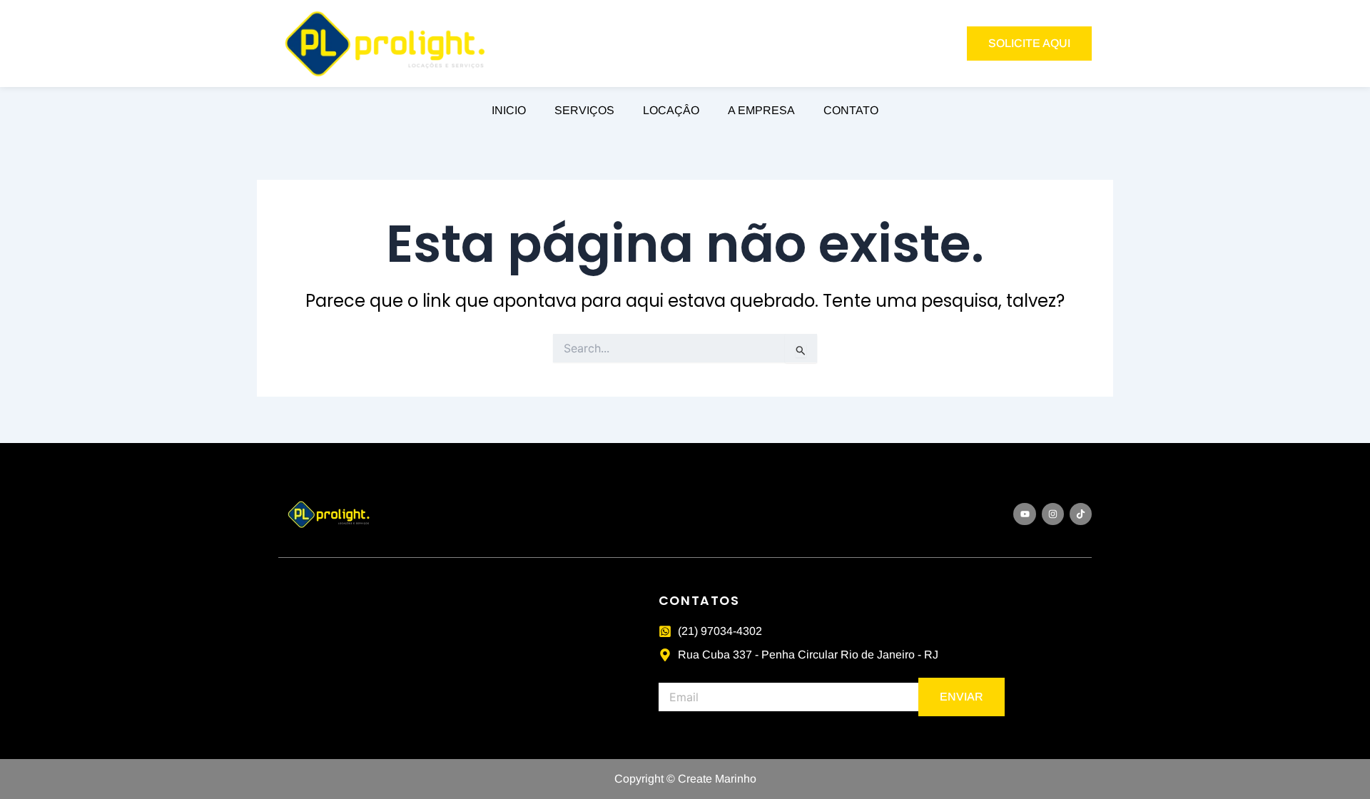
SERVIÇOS (584, 110)
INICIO (509, 110)
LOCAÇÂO (671, 110)
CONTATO (850, 110)
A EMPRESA (761, 110)
